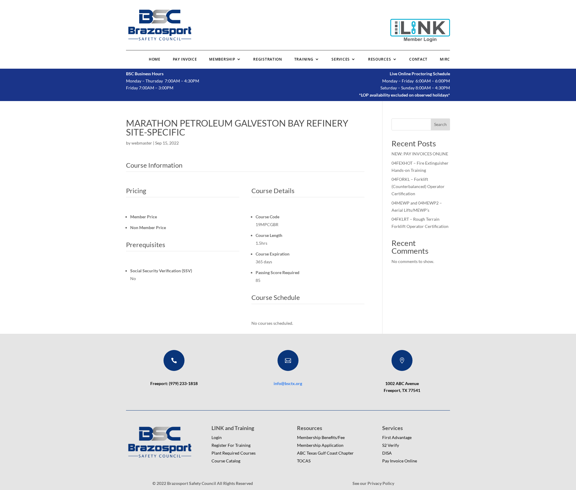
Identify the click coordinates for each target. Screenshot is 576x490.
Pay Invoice (185, 59)
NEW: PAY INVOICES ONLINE (420, 153)
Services (341, 59)
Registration (267, 59)
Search (440, 124)
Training (304, 59)
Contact (418, 59)
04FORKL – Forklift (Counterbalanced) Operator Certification (418, 186)
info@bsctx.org (288, 383)
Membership (222, 59)
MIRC (445, 59)
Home (154, 59)
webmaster (141, 142)
